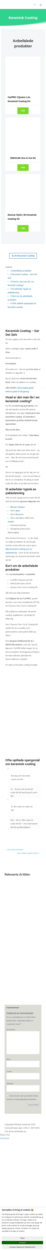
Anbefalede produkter (20, 271)
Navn (8, 1059)
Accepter (22, 1242)
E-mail (9, 1071)
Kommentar (11, 1030)
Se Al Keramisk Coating (23, 256)
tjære (18, 511)
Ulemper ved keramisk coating (18, 943)
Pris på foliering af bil (15, 979)
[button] (24, 778)
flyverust (19, 514)
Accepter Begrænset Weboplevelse (22, 1247)
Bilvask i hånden (17, 507)
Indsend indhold (33, 1105)
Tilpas (22, 1238)
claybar (11, 522)
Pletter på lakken (13, 908)
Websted (9, 1084)
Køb (23, 111)
